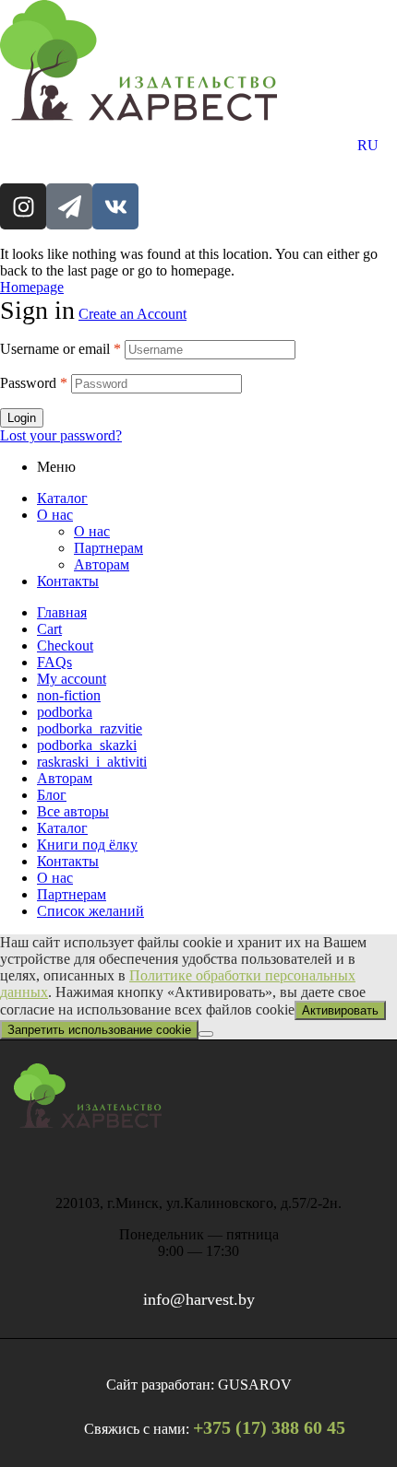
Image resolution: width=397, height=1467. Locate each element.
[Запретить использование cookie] (205, 1034)
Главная (62, 612)
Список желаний (90, 911)
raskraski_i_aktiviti (92, 761)
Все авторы (73, 811)
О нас (55, 514)
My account (71, 679)
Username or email (60, 349)
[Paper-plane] (69, 206)
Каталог (62, 498)
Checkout (65, 645)
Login (21, 418)
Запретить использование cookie (99, 1030)
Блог (51, 795)
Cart (49, 629)
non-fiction (69, 695)
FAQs (54, 662)
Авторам (101, 564)
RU (368, 145)
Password (33, 383)
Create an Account (132, 314)
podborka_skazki (87, 745)
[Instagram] (23, 206)
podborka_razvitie (89, 728)
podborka (64, 712)
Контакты (68, 581)
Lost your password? (61, 435)
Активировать (340, 1010)
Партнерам (108, 548)
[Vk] (115, 206)
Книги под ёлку (87, 844)
